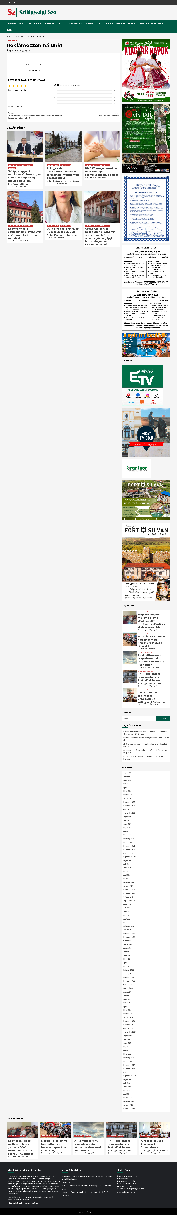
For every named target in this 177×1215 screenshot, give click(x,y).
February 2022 (128, 970)
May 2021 (126, 1003)
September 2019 (129, 1076)
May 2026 (126, 784)
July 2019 (126, 1083)
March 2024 (127, 879)
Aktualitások (25, 23)
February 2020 (128, 1057)
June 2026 (127, 780)
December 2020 (129, 1021)
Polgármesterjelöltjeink (151, 23)
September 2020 (129, 1032)
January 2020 (128, 1061)
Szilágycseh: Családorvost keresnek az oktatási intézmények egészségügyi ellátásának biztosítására (63, 175)
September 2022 (129, 944)
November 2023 (129, 893)
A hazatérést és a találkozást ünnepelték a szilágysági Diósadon (143, 757)
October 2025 (128, 809)
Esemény (120, 23)
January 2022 (128, 973)
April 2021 (126, 1006)
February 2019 (128, 1101)
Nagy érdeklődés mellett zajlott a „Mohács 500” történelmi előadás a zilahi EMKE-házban (151, 621)
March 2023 (127, 922)
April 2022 (126, 963)
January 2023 (128, 930)
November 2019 (129, 1068)
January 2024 (128, 886)
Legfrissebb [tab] (128, 605)
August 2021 (127, 992)
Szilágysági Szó (24, 50)
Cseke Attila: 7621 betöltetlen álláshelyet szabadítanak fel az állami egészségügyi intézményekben (100, 235)
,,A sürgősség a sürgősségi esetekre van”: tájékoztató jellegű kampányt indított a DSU (35, 115)
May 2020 (126, 1046)
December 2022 (129, 933)
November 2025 (129, 806)
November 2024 (129, 849)
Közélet (37, 23)
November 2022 (129, 937)
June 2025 (127, 824)
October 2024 (128, 853)
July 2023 (126, 908)
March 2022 (127, 966)
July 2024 (126, 864)
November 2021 (129, 981)
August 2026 (127, 773)
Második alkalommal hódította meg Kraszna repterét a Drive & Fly (146, 738)
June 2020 (127, 1043)
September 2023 (129, 900)
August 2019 (127, 1079)
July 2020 (126, 1039)
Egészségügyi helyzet (109, 114)
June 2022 (127, 955)
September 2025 (129, 813)
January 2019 (128, 1105)
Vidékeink (50, 23)
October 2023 (128, 897)
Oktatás (61, 23)
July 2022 (126, 952)
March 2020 (127, 1054)
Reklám (10, 30)
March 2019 (127, 1098)
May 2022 (126, 959)
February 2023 (128, 926)
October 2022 (128, 941)
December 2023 (129, 890)
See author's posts (36, 70)
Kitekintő (132, 23)
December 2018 (129, 1109)
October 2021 (128, 984)
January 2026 (128, 798)
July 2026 (126, 776)
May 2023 (126, 915)
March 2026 (127, 791)
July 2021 (126, 995)
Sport (100, 23)
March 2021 (127, 1010)
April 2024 (126, 875)
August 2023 (127, 904)
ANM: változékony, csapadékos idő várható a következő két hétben (145, 745)
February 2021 (128, 1014)
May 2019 (126, 1090)
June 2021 (127, 999)
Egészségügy (75, 23)
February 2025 (128, 838)
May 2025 (126, 827)
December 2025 (129, 802)
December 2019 (129, 1065)
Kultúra (109, 23)
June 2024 (127, 868)
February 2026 (128, 795)
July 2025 (126, 820)
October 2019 (128, 1072)
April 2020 (126, 1050)
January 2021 (128, 1017)
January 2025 (128, 842)
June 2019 (127, 1087)
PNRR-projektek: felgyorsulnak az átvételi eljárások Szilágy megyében (145, 751)
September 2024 (129, 857)
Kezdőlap (11, 23)
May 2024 (126, 871)
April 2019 (126, 1094)
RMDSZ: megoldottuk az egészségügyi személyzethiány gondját (101, 171)
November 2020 (129, 1025)
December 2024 (129, 846)
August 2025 (127, 817)
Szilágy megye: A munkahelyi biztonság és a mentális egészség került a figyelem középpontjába (24, 178)
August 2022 (127, 948)
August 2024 (127, 860)
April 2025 (126, 831)
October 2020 (128, 1028)
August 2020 (127, 1036)
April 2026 (126, 787)
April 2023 (126, 919)
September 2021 (129, 988)
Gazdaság (89, 23)
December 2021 (129, 977)
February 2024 (128, 882)
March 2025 (127, 835)
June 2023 (127, 911)
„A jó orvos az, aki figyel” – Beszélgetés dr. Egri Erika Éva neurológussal (63, 232)
